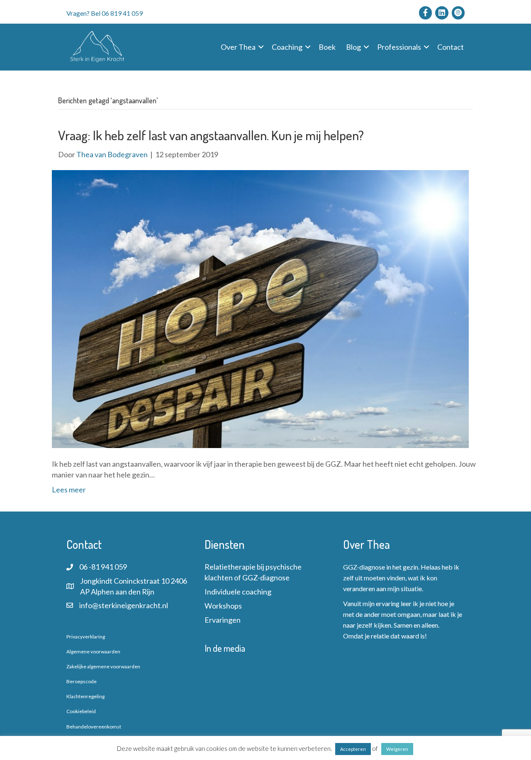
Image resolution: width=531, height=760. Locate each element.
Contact (450, 46)
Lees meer (69, 489)
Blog (353, 46)
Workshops (223, 605)
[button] (261, 47)
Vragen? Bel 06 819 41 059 (104, 13)
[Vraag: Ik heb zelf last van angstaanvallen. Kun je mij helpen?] (260, 307)
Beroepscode (81, 681)
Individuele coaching (238, 591)
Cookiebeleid (81, 711)
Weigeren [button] (397, 749)
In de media (225, 648)
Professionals (399, 46)
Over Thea (238, 46)
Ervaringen (223, 619)
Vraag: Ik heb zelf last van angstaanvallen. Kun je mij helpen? (211, 135)
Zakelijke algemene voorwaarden (103, 666)
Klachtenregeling (85, 696)
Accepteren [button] (353, 749)
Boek (327, 46)
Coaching (287, 46)
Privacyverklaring (85, 636)
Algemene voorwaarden (93, 651)
